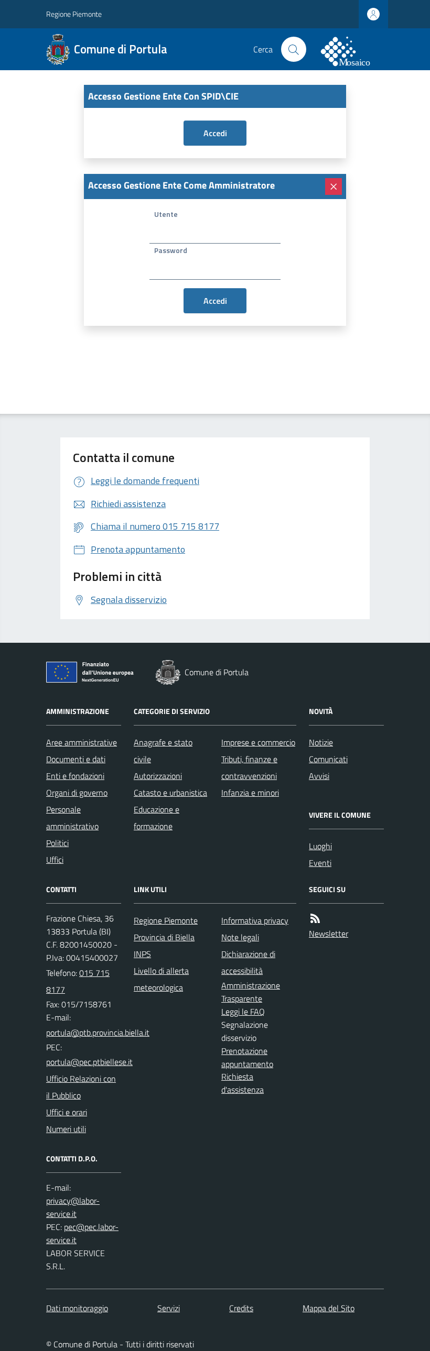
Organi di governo (77, 792)
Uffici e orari (66, 1112)
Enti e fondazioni (75, 776)
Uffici (54, 859)
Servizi (168, 1308)
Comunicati (328, 759)
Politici (57, 843)
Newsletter (328, 933)
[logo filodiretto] (351, 49)
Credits (241, 1308)
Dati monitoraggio (77, 1308)
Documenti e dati (75, 759)
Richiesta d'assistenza (242, 1083)
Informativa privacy (254, 920)
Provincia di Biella (164, 937)
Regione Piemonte (74, 13)
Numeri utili (66, 1129)
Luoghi (320, 846)
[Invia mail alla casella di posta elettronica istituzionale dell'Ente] (97, 1032)
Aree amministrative (81, 742)
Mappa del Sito (328, 1308)
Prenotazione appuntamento (247, 1057)
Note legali (240, 937)
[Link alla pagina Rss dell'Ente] (315, 918)
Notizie (321, 742)
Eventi (320, 862)
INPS (142, 954)
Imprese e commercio (258, 742)
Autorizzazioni (158, 776)
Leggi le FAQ (243, 1011)
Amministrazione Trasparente (250, 992)
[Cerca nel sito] (293, 49)
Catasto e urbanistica (170, 792)
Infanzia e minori (250, 792)
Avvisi (319, 776)
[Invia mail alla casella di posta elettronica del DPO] (73, 1207)
